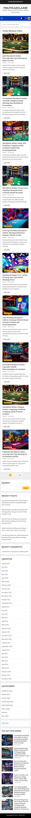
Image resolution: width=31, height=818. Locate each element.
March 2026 (5, 582)
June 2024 (5, 657)
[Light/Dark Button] (22, 18)
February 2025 (6, 628)
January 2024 (6, 675)
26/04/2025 (11, 416)
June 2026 (5, 571)
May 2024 (5, 661)
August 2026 (5, 564)
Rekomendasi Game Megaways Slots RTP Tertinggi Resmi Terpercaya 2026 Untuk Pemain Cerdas (14, 512)
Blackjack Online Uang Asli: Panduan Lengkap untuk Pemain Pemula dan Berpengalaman (14, 146)
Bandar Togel (6, 698)
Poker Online (6, 709)
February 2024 (6, 672)
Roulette (4, 712)
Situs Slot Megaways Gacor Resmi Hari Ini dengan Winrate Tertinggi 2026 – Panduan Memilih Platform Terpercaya (21, 804)
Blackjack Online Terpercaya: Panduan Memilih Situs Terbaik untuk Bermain (15, 190)
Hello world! (24, 551)
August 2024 (5, 650)
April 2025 (5, 621)
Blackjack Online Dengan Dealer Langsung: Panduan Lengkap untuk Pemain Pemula (13, 410)
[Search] (26, 18)
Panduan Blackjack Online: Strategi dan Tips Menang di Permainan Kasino (14, 454)
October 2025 (6, 600)
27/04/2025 (11, 371)
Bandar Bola (6, 694)
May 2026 (5, 574)
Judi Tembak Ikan (7, 705)
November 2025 (7, 596)
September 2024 (7, 646)
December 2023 (6, 679)
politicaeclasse (16, 8)
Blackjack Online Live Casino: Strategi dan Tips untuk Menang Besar (15, 277)
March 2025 (5, 625)
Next (20, 475)
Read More (7, 73)
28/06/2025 (11, 282)
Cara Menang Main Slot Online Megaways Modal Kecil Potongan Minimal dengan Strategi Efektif (15, 537)
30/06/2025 (11, 195)
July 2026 (4, 567)
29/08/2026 (18, 757)
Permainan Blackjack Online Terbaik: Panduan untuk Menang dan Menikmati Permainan (14, 101)
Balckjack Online (7, 51)
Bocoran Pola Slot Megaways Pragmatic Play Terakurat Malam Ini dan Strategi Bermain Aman (14, 521)
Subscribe (29, 18)
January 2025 (6, 632)
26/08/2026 (18, 796)
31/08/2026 (18, 745)
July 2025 (4, 610)
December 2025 (6, 592)
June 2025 (5, 614)
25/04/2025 (11, 458)
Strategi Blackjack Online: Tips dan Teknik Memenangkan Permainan (13, 366)
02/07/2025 (11, 152)
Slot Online (5, 716)
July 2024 (4, 654)
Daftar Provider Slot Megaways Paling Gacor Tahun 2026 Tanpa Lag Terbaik (21, 777)
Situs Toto (5, 723)
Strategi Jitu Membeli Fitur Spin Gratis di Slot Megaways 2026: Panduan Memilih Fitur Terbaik (15, 503)
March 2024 (5, 668)
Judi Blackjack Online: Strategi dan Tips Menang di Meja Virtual (14, 58)
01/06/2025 (11, 326)
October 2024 (6, 643)
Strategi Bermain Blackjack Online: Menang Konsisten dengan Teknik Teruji (14, 232)
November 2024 (7, 639)
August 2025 (5, 607)
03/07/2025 (11, 107)
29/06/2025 (11, 237)
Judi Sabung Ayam (7, 701)
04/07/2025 (11, 62)
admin (5, 62)
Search (6, 482)
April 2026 (5, 578)
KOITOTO (22, 815)
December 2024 (6, 636)
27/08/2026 (18, 782)
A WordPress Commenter (10, 551)
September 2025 (7, 603)
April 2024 (5, 664)
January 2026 (6, 589)
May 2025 (5, 618)
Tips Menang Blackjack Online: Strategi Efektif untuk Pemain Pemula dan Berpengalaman (15, 321)
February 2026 (6, 585)
